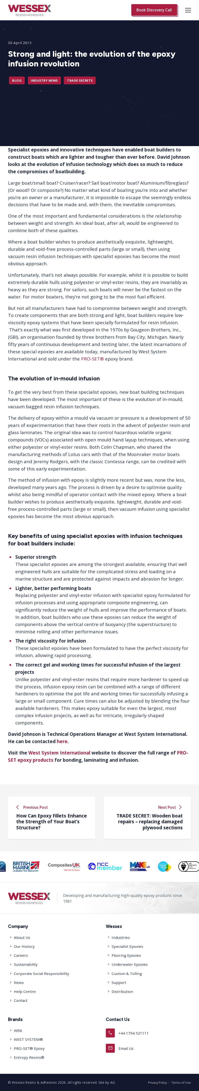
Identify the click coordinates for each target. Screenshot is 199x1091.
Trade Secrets (80, 80)
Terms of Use (181, 1082)
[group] (26, 866)
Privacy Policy (157, 1082)
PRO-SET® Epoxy (29, 1048)
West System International (59, 753)
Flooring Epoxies (126, 955)
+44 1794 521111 (128, 1033)
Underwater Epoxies (130, 964)
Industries (121, 937)
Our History (24, 946)
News (19, 982)
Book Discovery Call (154, 10)
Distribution (122, 991)
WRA (18, 1030)
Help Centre (25, 991)
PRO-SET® (92, 359)
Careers (21, 955)
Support (119, 982)
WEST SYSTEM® (28, 1039)
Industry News (44, 80)
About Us (22, 937)
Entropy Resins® (29, 1057)
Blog (17, 80)
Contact (20, 1000)
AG (112, 1082)
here (62, 741)
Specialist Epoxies (127, 946)
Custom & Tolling (127, 973)
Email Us (120, 1048)
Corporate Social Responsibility (41, 973)
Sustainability (26, 964)
